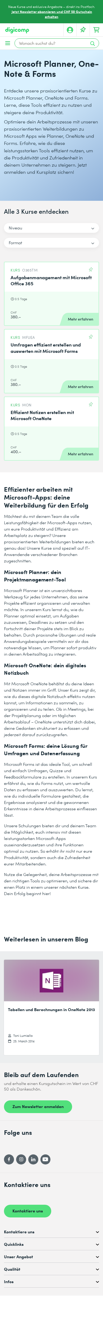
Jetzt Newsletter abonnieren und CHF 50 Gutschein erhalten (52, 14)
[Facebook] (9, 1159)
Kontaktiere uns (27, 1210)
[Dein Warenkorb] (96, 30)
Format (15, 242)
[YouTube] (45, 1159)
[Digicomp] (17, 30)
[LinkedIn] (33, 1159)
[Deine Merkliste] (83, 30)
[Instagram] (21, 1159)
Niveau (15, 227)
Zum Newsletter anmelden (38, 1106)
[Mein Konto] (70, 30)
